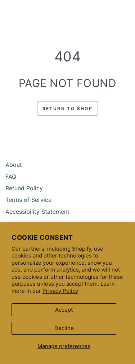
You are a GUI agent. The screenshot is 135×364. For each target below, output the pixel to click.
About (13, 164)
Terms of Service (28, 199)
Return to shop (67, 108)
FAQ (10, 176)
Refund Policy (24, 188)
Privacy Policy (60, 290)
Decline (64, 328)
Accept (64, 309)
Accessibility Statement (37, 211)
